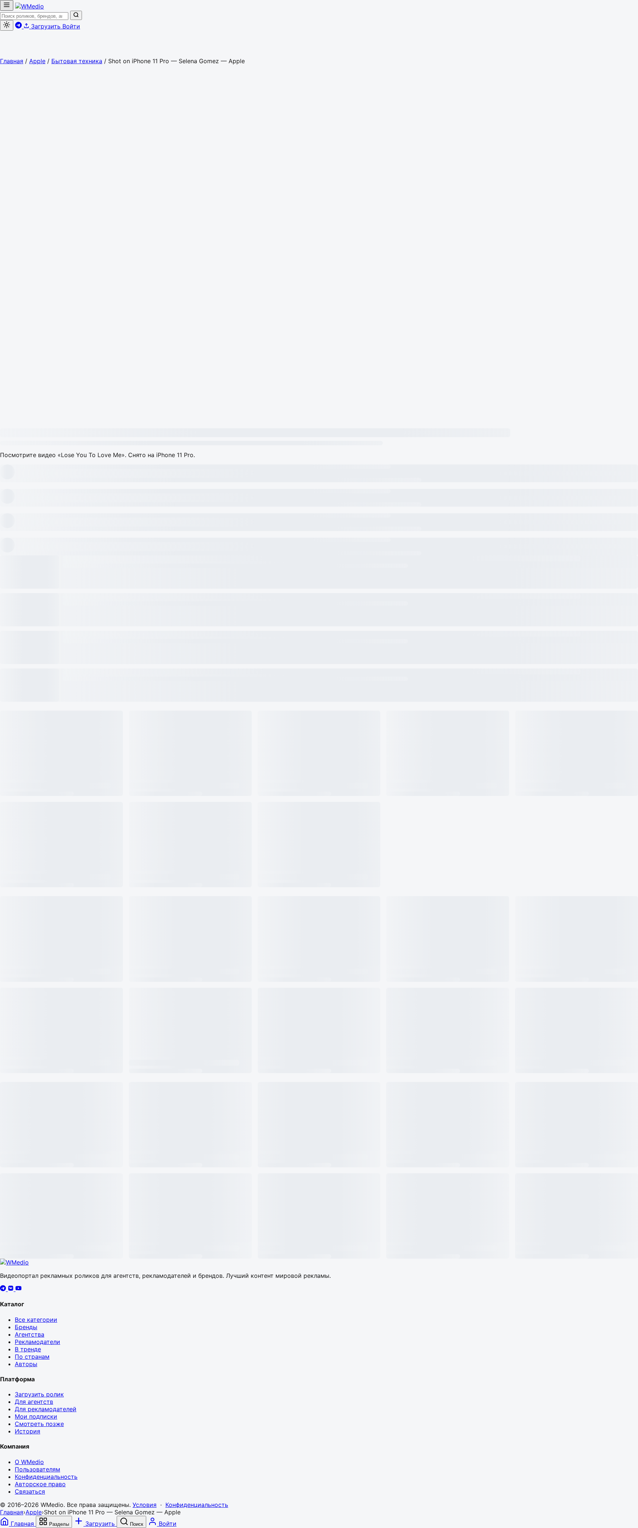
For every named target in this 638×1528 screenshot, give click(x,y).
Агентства (29, 1334)
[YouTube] (18, 1289)
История (27, 1431)
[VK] (12, 1289)
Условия (145, 1504)
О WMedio (29, 1462)
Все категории (36, 1319)
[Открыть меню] (6, 5)
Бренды (26, 1327)
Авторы (26, 1364)
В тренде (28, 1349)
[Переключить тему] (6, 25)
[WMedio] (29, 6)
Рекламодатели (37, 1341)
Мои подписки (36, 1416)
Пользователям (37, 1469)
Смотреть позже (39, 1423)
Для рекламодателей (45, 1409)
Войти (71, 26)
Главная (11, 61)
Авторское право (40, 1484)
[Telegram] (4, 1289)
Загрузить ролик (39, 1394)
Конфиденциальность (46, 1476)
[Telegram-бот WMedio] (19, 26)
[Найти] (76, 15)
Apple (37, 61)
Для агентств (34, 1401)
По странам (32, 1356)
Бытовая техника (76, 61)
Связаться (30, 1491)
